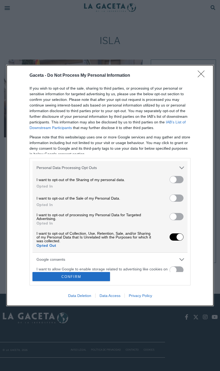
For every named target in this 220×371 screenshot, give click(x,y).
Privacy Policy (140, 295)
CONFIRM (71, 277)
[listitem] (110, 168)
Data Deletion (79, 295)
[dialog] (110, 185)
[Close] (203, 76)
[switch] (177, 179)
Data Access (110, 295)
